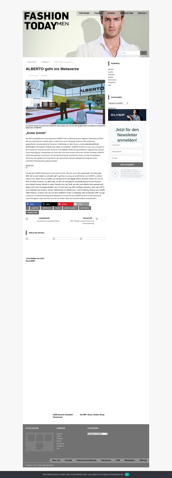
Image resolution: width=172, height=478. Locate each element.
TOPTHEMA (84, 13)
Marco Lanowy (71, 208)
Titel (109, 85)
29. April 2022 (33, 75)
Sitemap (143, 460)
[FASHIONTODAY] (86, 56)
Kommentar (112, 80)
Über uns (56, 460)
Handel (110, 77)
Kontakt (68, 460)
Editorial (111, 69)
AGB (118, 460)
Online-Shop (32, 212)
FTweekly (98, 13)
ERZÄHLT (142, 13)
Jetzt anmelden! (127, 165)
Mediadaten (130, 460)
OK (127, 474)
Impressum (106, 460)
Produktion (112, 82)
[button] (34, 204)
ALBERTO (35, 208)
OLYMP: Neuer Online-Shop (92, 415)
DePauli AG (47, 208)
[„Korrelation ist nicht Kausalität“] (38, 255)
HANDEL (111, 13)
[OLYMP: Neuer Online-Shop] (92, 411)
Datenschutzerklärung (86, 460)
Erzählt (110, 72)
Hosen (57, 208)
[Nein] (169, 474)
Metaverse (85, 208)
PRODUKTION (126, 13)
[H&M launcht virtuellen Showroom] (65, 411)
